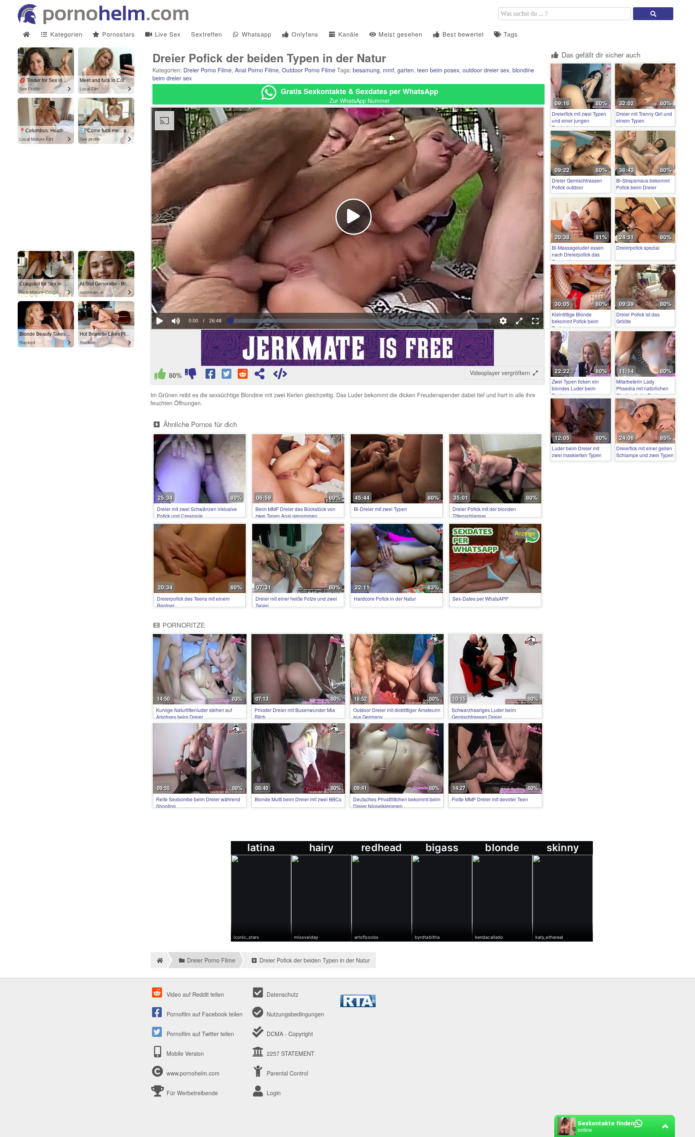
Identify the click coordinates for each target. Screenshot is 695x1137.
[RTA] (358, 1005)
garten (405, 70)
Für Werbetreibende (191, 1093)
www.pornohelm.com (193, 1073)
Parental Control (286, 1073)
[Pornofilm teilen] (259, 375)
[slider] (189, 296)
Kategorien (65, 34)
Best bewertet (462, 34)
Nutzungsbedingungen (294, 1014)
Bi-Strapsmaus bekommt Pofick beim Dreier (643, 184)
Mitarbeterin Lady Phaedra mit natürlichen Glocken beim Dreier (642, 388)
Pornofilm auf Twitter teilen (199, 1034)
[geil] (160, 375)
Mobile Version (184, 1053)
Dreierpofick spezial (638, 247)
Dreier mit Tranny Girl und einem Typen (644, 117)
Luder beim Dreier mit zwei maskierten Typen (577, 451)
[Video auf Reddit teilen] (243, 375)
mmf (388, 70)
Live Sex (167, 34)
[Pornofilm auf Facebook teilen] (211, 375)
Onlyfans (304, 34)
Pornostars (117, 34)
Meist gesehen (399, 34)
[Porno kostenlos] (106, 22)
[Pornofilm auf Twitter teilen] (227, 375)
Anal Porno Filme (257, 70)
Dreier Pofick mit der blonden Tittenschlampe (484, 512)
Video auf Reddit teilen (194, 994)
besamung (366, 70)
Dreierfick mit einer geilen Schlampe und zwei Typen (645, 451)
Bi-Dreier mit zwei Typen (380, 508)
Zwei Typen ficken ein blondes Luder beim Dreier (575, 388)
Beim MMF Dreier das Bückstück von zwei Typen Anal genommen (295, 512)
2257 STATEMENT (290, 1053)
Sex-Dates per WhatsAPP (480, 598)
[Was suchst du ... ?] (653, 13)
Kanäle (347, 34)
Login (273, 1093)
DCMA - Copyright (289, 1034)
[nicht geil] (190, 375)
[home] (158, 960)
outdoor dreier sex (486, 70)
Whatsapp (255, 34)
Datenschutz (281, 994)
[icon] (26, 34)
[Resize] (519, 321)
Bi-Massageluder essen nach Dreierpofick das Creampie (578, 254)
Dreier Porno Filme (207, 70)
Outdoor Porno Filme (308, 70)
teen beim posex (438, 70)
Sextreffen (206, 34)
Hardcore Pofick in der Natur (385, 598)
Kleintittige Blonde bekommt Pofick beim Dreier (575, 321)
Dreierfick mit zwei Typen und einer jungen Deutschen (579, 120)
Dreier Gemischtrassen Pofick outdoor (577, 184)
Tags (510, 34)
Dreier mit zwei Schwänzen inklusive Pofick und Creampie (197, 512)
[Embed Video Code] (280, 375)
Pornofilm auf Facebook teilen (204, 1014)
